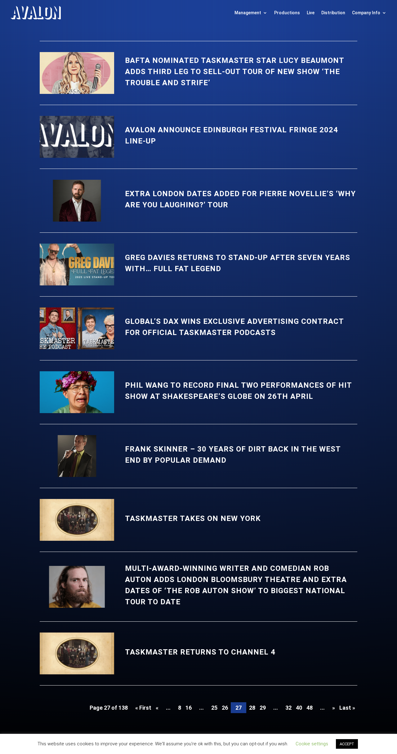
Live (310, 12)
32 (288, 707)
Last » (347, 707)
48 (309, 707)
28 (252, 707)
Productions (287, 12)
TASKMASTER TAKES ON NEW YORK (193, 518)
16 (188, 707)
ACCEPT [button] (347, 744)
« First (143, 707)
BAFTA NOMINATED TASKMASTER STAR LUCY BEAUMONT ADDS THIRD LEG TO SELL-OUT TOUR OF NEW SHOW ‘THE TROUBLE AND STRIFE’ (234, 71)
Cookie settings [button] (312, 744)
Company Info (366, 12)
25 (214, 707)
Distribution (333, 12)
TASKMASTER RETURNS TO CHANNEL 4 (200, 652)
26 (225, 707)
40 (299, 707)
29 (263, 707)
